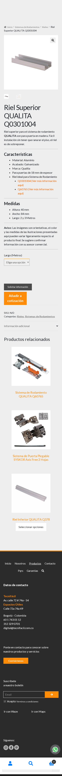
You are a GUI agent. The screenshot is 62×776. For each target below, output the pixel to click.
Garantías (32, 570)
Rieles (45, 27)
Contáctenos (15, 660)
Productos (35, 563)
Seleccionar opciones (31, 527)
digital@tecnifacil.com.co (18, 628)
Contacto (50, 563)
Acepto (22, 701)
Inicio (9, 27)
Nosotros (20, 563)
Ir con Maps (38, 711)
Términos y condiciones (27, 701)
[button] (53, 40)
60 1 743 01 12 (12, 619)
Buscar (31, 763)
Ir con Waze (11, 711)
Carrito (47, 760)
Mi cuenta (10, 763)
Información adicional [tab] (17, 326)
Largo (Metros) (13, 255)
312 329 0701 (11, 623)
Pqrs (20, 570)
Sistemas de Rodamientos (27, 27)
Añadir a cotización (15, 298)
